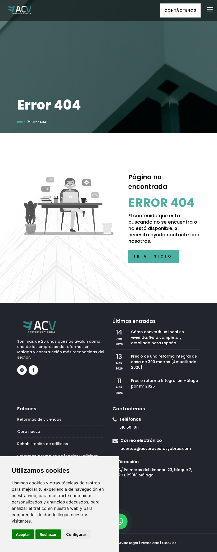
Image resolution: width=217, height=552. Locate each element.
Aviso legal (128, 542)
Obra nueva (28, 431)
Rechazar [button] (48, 534)
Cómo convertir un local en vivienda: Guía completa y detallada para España (157, 337)
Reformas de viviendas (39, 419)
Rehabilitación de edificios (42, 443)
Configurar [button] (76, 534)
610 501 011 (129, 427)
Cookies (169, 542)
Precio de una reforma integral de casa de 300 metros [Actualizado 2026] (164, 362)
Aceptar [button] (23, 534)
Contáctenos (180, 10)
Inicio (21, 122)
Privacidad (150, 542)
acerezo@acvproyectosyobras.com (155, 448)
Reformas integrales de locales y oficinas (57, 456)
